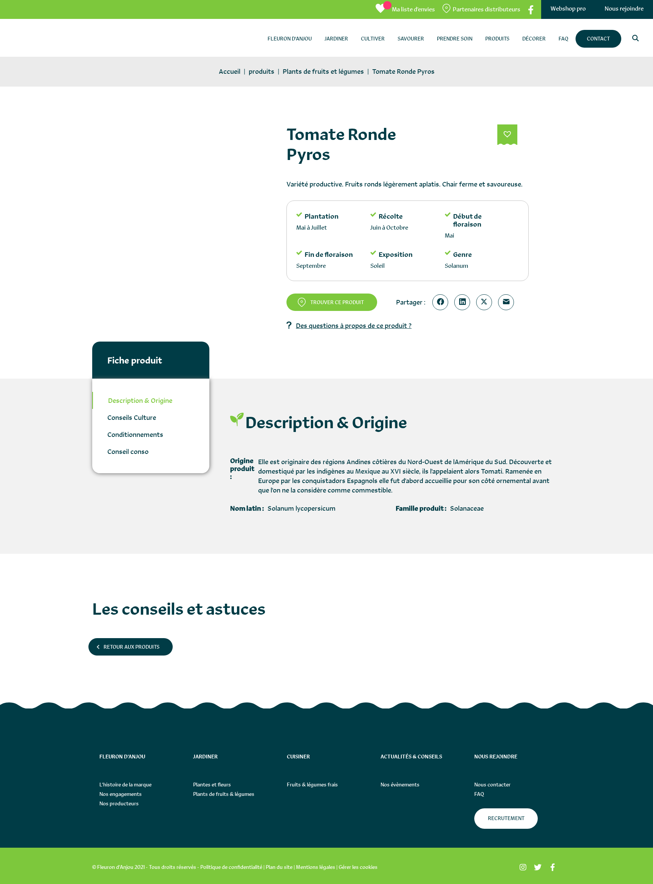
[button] (507, 135)
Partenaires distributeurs (486, 9)
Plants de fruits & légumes (223, 794)
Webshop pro (568, 8)
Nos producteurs (119, 803)
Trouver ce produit (337, 302)
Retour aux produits (131, 647)
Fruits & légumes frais (312, 784)
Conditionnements (135, 434)
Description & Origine (140, 400)
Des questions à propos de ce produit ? (354, 325)
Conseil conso (128, 451)
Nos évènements (400, 784)
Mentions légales (315, 867)
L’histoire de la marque (125, 784)
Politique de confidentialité (231, 867)
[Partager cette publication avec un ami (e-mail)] (507, 302)
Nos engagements (120, 794)
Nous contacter (492, 784)
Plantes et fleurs (212, 784)
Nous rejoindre (624, 8)
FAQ (479, 794)
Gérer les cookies (358, 867)
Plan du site (279, 867)
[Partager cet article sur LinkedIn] (463, 302)
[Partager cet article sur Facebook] (441, 302)
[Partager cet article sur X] (485, 302)
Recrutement (506, 818)
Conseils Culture (131, 417)
